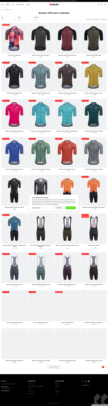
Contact (56, 393)
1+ (16, 51)
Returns (29, 388)
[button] (36, 208)
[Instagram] (85, 381)
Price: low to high (95, 19)
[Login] (101, 4)
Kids (13, 4)
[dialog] (54, 203)
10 (91, 318)
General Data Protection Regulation (35, 386)
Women (7, 4)
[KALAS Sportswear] (54, 4)
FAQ (56, 388)
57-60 (62, 318)
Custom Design (20, 4)
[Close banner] (106, 1)
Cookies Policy (31, 393)
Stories (28, 4)
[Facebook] (82, 381)
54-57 (59, 318)
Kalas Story (30, 391)
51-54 (56, 318)
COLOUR (19, 17)
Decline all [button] (59, 207)
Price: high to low (103, 19)
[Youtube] (88, 381)
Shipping (57, 383)
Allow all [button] (70, 207)
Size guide (57, 391)
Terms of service (31, 383)
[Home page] (1, 9)
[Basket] (104, 4)
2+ (18, 51)
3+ (21, 51)
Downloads (57, 386)
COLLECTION (36, 17)
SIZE (2, 17)
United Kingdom (85, 385)
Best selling (88, 19)
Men (2, 4)
